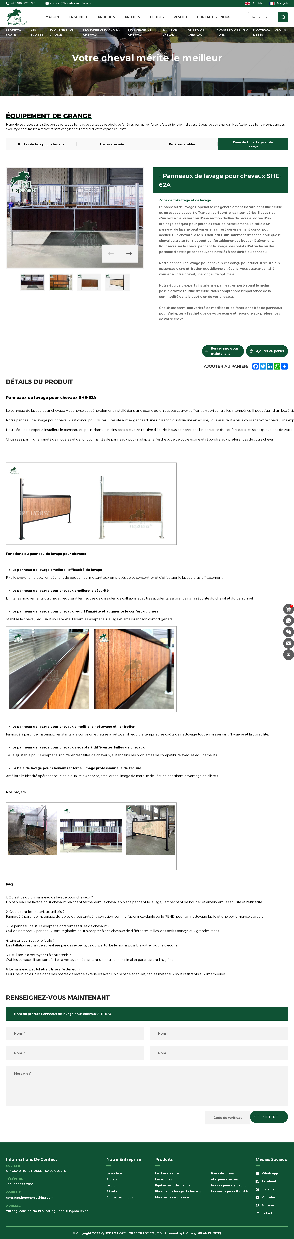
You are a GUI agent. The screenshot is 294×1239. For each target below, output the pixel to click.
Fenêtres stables (182, 144)
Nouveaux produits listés (269, 32)
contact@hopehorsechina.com (71, 3)
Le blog (157, 17)
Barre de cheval (169, 32)
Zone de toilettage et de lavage (253, 144)
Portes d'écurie (111, 144)
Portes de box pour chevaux (41, 144)
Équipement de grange (61, 32)
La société (78, 17)
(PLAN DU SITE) (209, 1233)
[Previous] (111, 254)
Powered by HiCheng (180, 1233)
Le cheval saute (13, 32)
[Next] (129, 254)
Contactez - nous (213, 17)
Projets (132, 17)
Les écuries (37, 32)
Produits (106, 17)
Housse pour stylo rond (232, 32)
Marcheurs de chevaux (139, 32)
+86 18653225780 (23, 3)
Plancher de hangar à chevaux (101, 32)
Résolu (180, 17)
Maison (52, 17)
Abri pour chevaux (196, 32)
